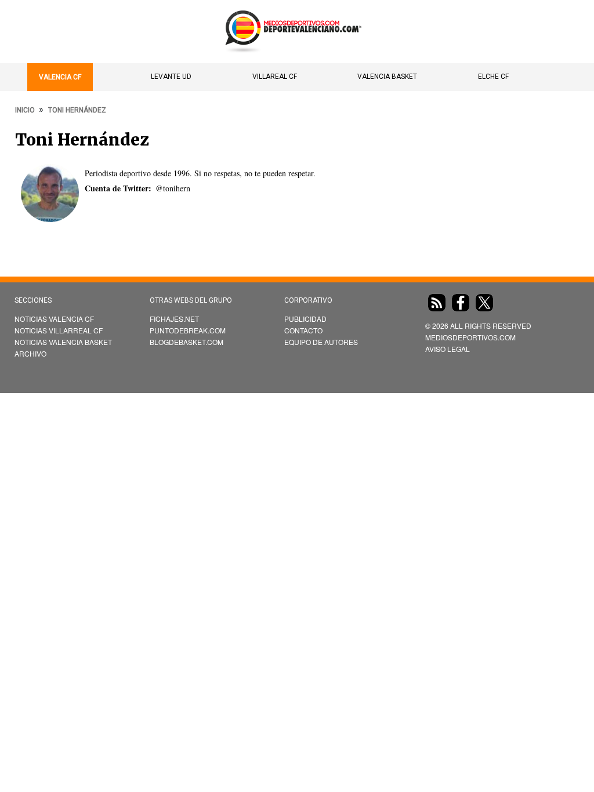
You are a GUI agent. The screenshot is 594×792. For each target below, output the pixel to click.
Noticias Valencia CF (54, 319)
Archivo (30, 353)
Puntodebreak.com (188, 330)
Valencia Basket (387, 76)
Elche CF (493, 76)
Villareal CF (274, 76)
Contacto (303, 330)
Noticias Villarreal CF (59, 330)
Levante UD (171, 76)
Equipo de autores (321, 342)
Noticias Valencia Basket (63, 342)
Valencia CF (60, 77)
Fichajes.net (174, 319)
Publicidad (305, 319)
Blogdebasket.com (186, 342)
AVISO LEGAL (447, 349)
